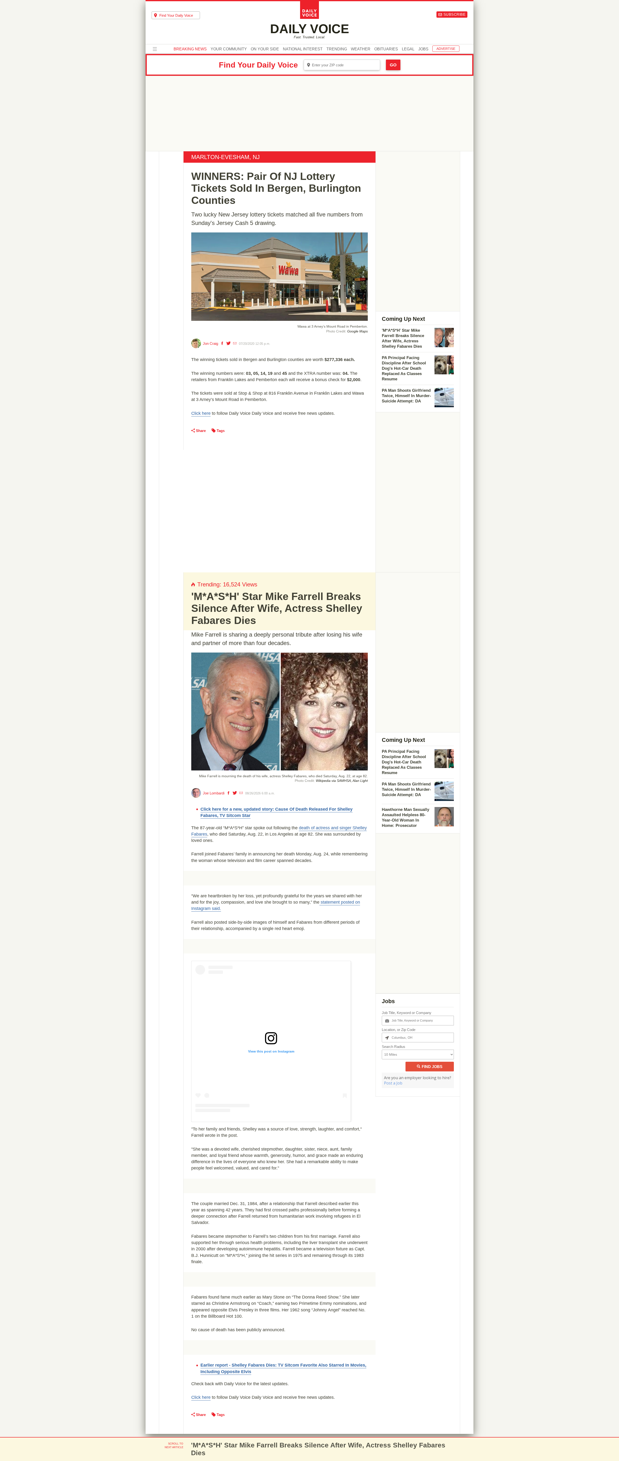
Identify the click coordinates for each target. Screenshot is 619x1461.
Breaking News (190, 49)
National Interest (303, 49)
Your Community (229, 49)
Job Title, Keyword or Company (406, 1013)
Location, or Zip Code (398, 1029)
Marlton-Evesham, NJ (225, 157)
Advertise (445, 49)
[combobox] (176, 15)
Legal (408, 49)
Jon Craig (210, 343)
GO (393, 64)
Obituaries (386, 49)
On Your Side (265, 49)
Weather (360, 49)
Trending (336, 49)
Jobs (423, 49)
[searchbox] (179, 15)
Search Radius (393, 1046)
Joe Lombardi (213, 793)
